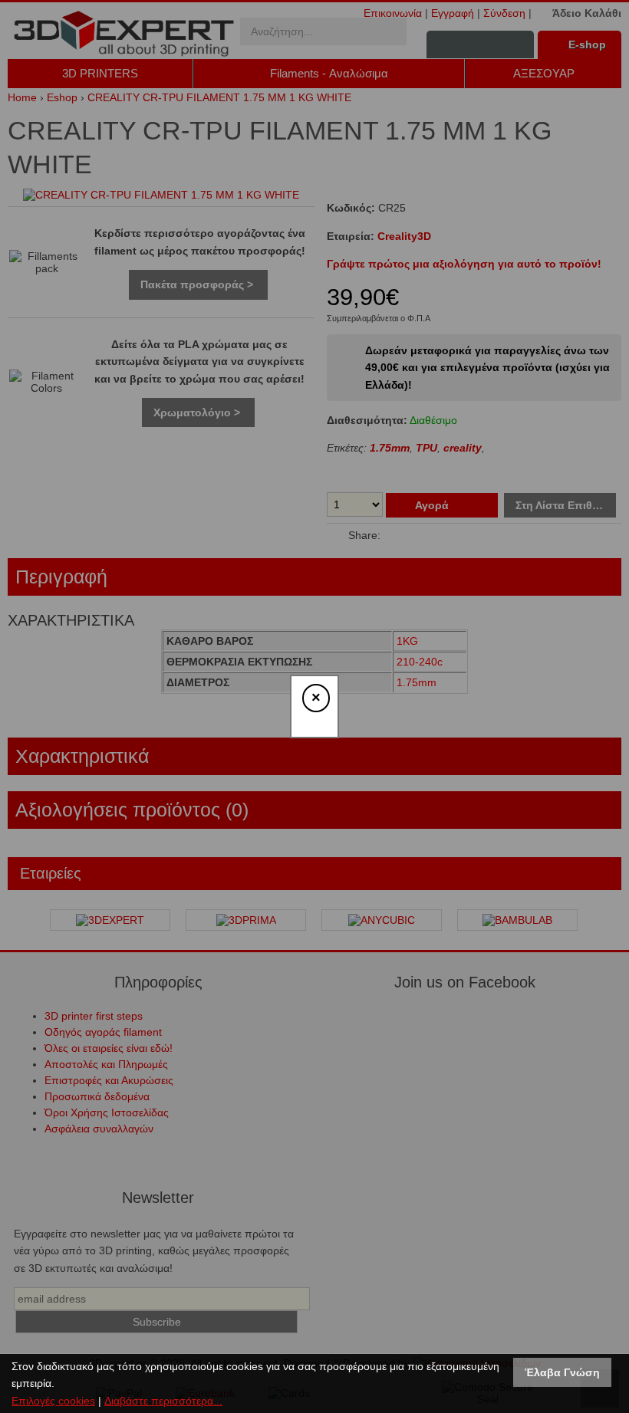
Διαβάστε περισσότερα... (163, 1401)
